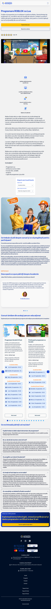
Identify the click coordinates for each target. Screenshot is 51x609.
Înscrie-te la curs (25, 24)
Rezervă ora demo (25, 29)
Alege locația (19, 182)
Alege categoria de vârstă (21, 188)
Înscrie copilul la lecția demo (25, 524)
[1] (25, 310)
